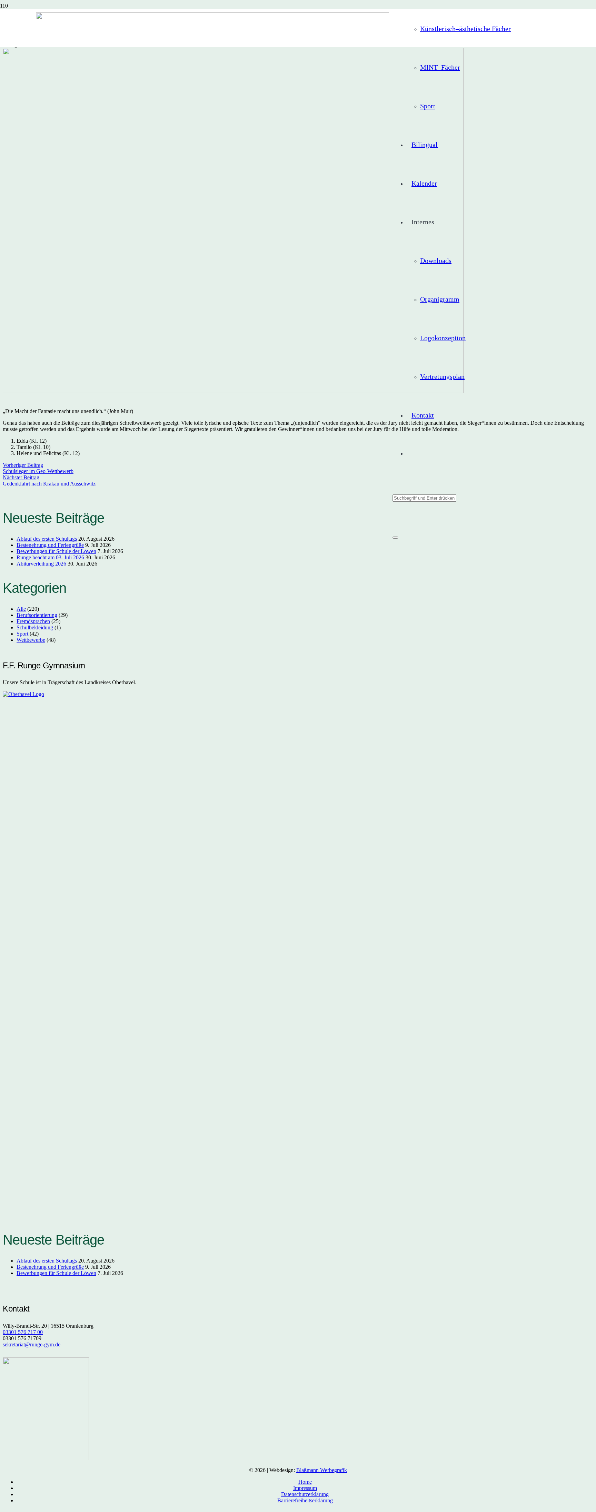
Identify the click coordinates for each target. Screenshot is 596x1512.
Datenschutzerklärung (305, 1494)
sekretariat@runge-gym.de (31, 1344)
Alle (21, 609)
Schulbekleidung (35, 627)
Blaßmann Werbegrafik (321, 1470)
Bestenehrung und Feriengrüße (50, 545)
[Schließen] (395, 538)
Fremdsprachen (33, 621)
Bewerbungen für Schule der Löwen (56, 551)
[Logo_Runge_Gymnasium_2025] (212, 93)
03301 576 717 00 (23, 1332)
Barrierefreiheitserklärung (305, 1500)
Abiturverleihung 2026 (41, 564)
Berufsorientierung (37, 615)
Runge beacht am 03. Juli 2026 (50, 557)
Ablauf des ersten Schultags (47, 539)
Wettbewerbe (31, 640)
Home (305, 1482)
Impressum (305, 1488)
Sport (22, 634)
